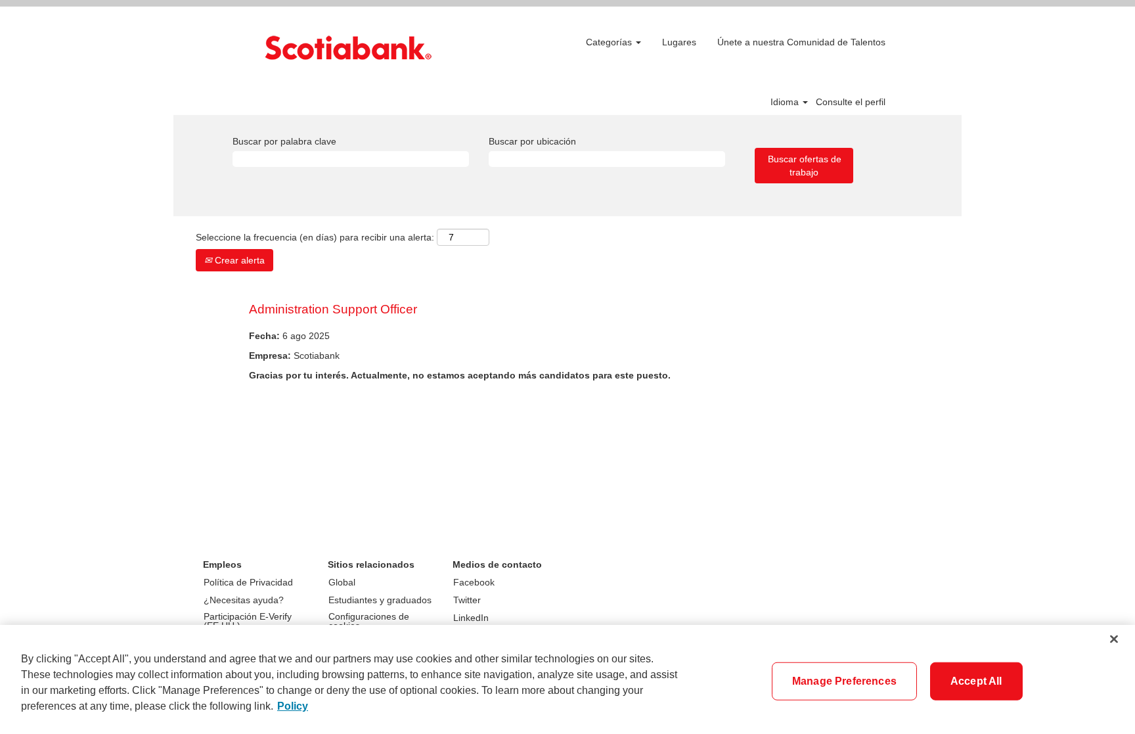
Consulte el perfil (850, 102)
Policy (292, 706)
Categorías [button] (610, 42)
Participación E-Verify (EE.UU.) (248, 621)
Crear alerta (238, 260)
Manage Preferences (844, 681)
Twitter (467, 600)
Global (341, 582)
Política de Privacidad (248, 582)
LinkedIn (471, 617)
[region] (567, 679)
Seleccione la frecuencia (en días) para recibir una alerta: (315, 237)
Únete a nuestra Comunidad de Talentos (801, 42)
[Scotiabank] (348, 48)
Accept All (976, 681)
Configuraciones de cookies (368, 621)
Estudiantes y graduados (380, 600)
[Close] (1114, 639)
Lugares (679, 42)
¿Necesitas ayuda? (244, 600)
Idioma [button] (785, 102)
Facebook (474, 582)
